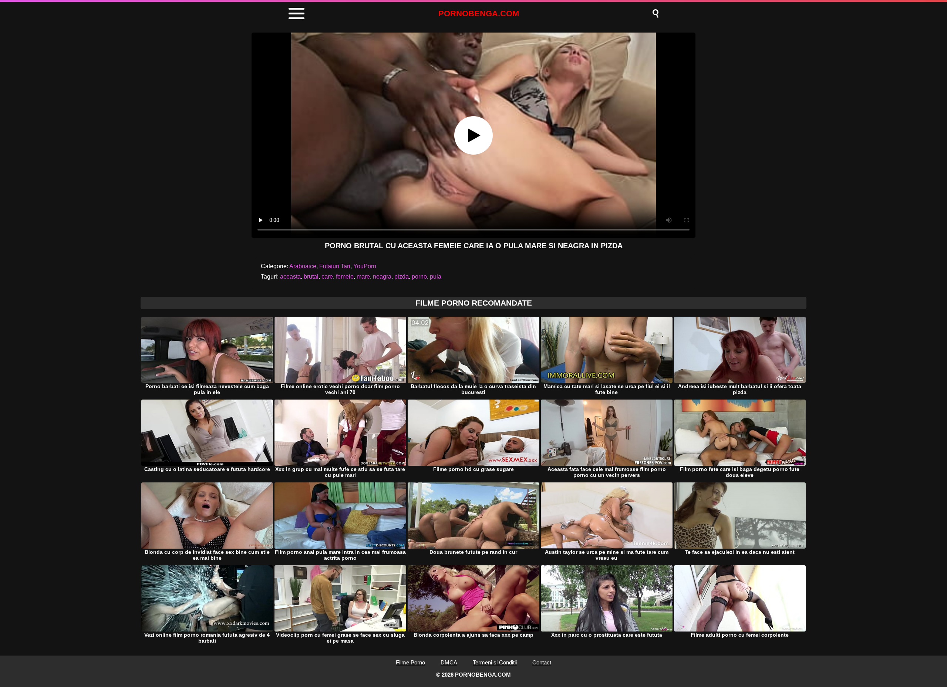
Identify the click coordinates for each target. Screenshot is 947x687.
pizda (401, 276)
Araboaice (302, 266)
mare (363, 276)
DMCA (449, 662)
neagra (382, 276)
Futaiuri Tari (334, 266)
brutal (311, 276)
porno (419, 276)
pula (435, 276)
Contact (541, 662)
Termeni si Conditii (495, 662)
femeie (345, 276)
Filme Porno (410, 662)
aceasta (290, 276)
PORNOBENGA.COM (478, 13)
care (327, 276)
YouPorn (364, 266)
